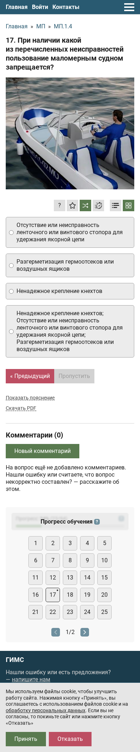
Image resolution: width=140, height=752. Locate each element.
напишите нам (31, 679)
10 (104, 560)
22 (53, 612)
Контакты (65, 7)
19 (87, 594)
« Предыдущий (30, 376)
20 (104, 594)
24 (87, 612)
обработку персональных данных (45, 710)
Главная (17, 7)
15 (104, 577)
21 (35, 612)
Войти (40, 7)
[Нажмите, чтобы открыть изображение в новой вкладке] (70, 133)
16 (35, 594)
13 (70, 577)
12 (53, 577)
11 (35, 577)
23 (70, 612)
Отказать (70, 739)
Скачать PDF (21, 408)
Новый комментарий (42, 451)
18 (70, 594)
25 (104, 612)
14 (87, 577)
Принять (25, 739)
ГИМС (15, 660)
